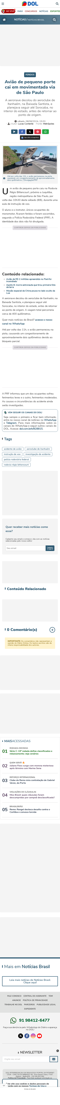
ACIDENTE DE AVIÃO (13, 448)
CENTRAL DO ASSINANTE (34, 996)
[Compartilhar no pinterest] (37, 131)
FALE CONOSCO (14, 996)
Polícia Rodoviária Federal (16, 459)
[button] (31, 11)
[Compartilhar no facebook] (22, 131)
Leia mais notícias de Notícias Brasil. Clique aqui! (30, 981)
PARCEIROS (29, 1004)
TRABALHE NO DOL (13, 1004)
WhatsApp (50, 420)
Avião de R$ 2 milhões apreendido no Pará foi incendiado (28, 280)
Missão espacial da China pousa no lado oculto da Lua (30, 292)
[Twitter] (20, 1035)
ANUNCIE (16, 1000)
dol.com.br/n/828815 (31, 428)
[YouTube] (39, 1035)
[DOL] (30, 3)
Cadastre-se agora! (50, 548)
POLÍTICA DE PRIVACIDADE (35, 1000)
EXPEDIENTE (30, 1009)
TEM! (51, 996)
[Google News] (30, 137)
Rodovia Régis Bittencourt (16, 464)
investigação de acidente (38, 454)
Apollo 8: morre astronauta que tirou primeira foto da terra (31, 286)
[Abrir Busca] (57, 3)
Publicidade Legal (46, 1004)
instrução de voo (12, 454)
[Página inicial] (4, 19)
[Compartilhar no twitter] (30, 131)
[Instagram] (33, 1035)
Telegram (11, 423)
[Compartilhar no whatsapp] (45, 131)
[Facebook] (26, 1035)
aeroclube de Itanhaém (38, 448)
